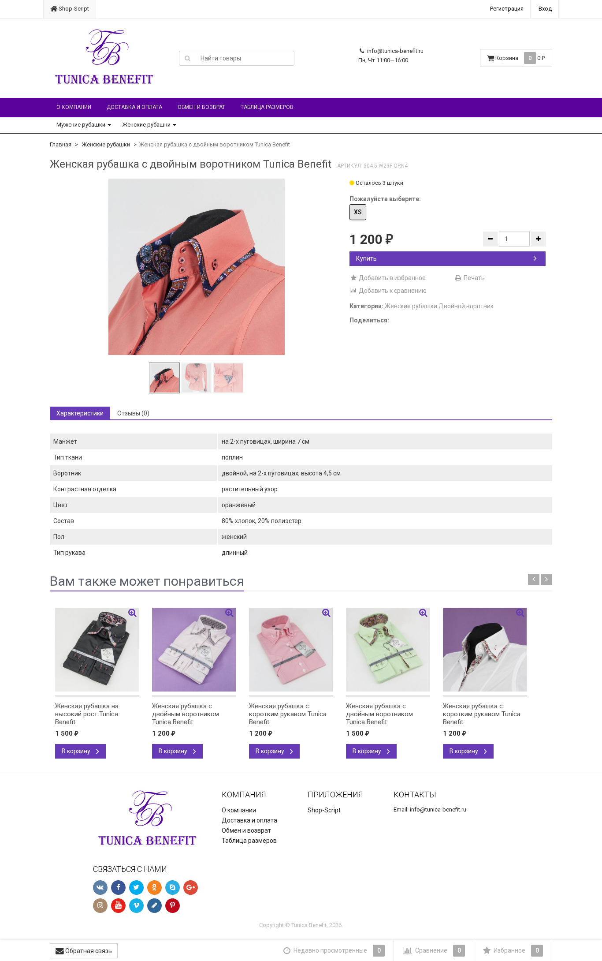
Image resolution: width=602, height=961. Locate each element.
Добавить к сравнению (392, 290)
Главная (60, 144)
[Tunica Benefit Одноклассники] (154, 887)
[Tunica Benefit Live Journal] (154, 905)
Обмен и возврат (201, 107)
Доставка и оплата (134, 107)
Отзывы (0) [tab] (133, 413)
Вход (545, 8)
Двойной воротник (466, 306)
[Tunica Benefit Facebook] (118, 887)
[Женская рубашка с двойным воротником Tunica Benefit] (196, 267)
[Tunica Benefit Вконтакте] (100, 887)
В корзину (77, 751)
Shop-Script (73, 8)
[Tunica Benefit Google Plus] (190, 887)
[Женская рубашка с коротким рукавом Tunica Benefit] (291, 650)
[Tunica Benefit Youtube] (118, 905)
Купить (366, 258)
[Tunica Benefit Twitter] (136, 887)
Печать (473, 277)
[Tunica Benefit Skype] (172, 887)
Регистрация (507, 8)
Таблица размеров (267, 107)
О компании (73, 107)
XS (358, 212)
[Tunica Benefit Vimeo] (136, 905)
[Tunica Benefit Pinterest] (172, 905)
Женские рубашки (146, 124)
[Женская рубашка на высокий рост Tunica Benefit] (97, 650)
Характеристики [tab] (80, 413)
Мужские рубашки (80, 124)
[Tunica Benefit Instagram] (100, 905)
